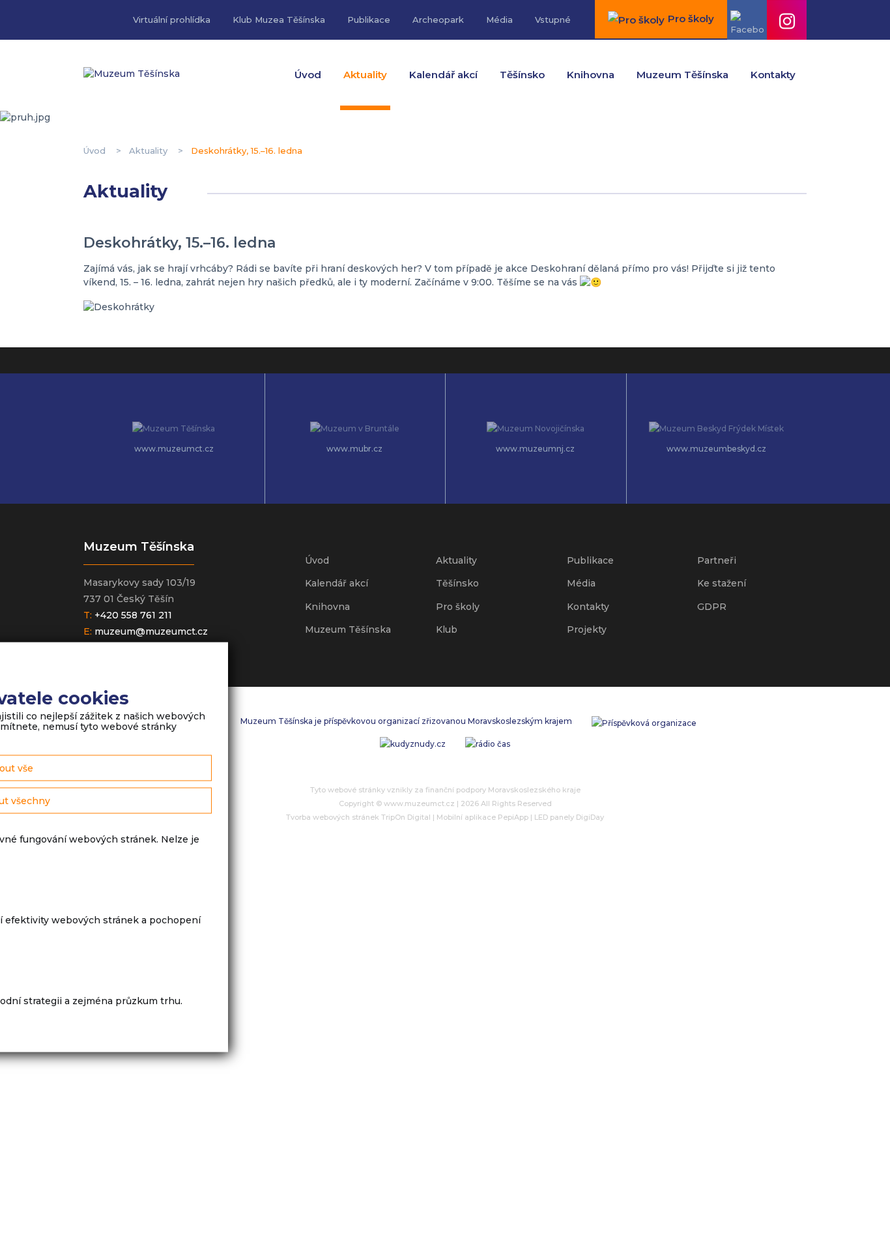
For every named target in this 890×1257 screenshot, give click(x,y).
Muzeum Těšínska (682, 74)
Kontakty (773, 74)
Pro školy (458, 607)
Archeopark (438, 19)
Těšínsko (522, 74)
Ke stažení (721, 583)
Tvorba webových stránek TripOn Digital (358, 817)
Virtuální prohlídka (171, 19)
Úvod (307, 74)
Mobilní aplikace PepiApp (482, 817)
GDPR (711, 607)
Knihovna (590, 74)
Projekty (587, 629)
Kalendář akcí (443, 74)
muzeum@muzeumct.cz (151, 631)
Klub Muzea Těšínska (279, 19)
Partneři (716, 560)
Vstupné (553, 19)
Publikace (368, 19)
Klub (446, 629)
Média (499, 19)
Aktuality (365, 74)
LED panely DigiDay (569, 817)
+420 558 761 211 (133, 615)
